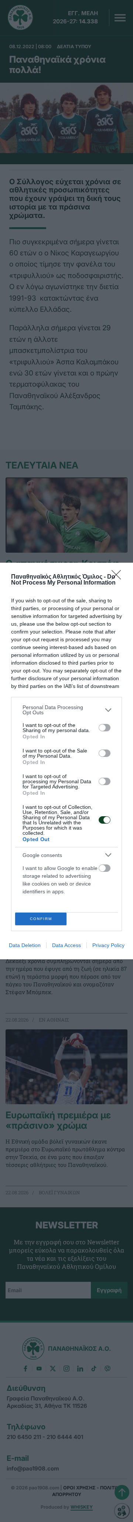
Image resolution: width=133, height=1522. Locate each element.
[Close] (119, 577)
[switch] (104, 727)
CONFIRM (41, 919)
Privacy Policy (108, 945)
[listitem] (66, 710)
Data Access (66, 945)
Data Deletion (25, 945)
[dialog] (66, 761)
